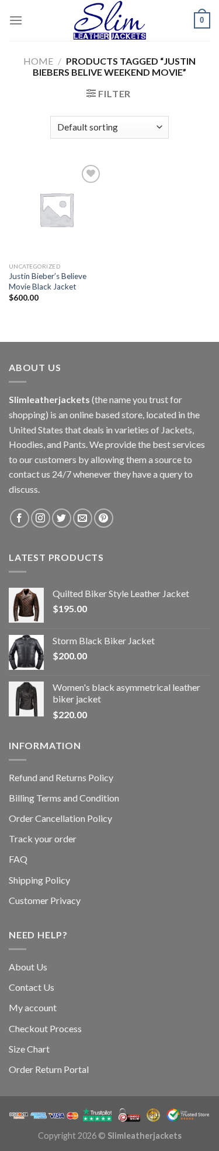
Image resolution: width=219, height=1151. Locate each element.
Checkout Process (45, 1028)
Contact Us (31, 987)
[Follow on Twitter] (61, 518)
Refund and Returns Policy (61, 777)
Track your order (43, 838)
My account (33, 1007)
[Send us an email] (82, 518)
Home (38, 60)
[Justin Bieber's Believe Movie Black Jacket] (56, 209)
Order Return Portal (49, 1069)
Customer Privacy (45, 900)
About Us (28, 966)
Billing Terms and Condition (64, 797)
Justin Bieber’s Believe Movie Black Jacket (47, 281)
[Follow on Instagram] (40, 518)
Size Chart (29, 1048)
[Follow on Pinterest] (103, 518)
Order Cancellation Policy (60, 818)
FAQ (18, 858)
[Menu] (16, 20)
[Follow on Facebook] (19, 518)
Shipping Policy (39, 879)
